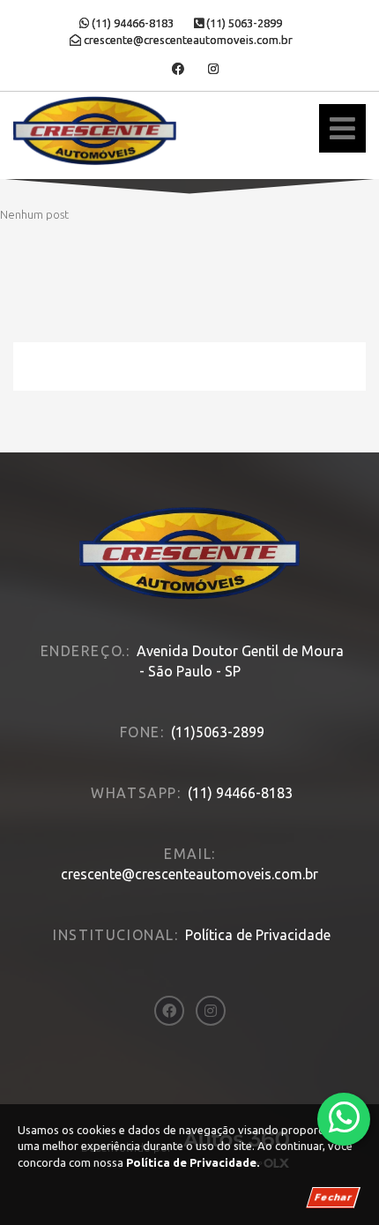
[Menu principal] (342, 128)
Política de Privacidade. (192, 1162)
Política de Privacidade (258, 935)
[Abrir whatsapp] (344, 1118)
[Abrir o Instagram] (213, 69)
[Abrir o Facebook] (178, 69)
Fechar (333, 1197)
